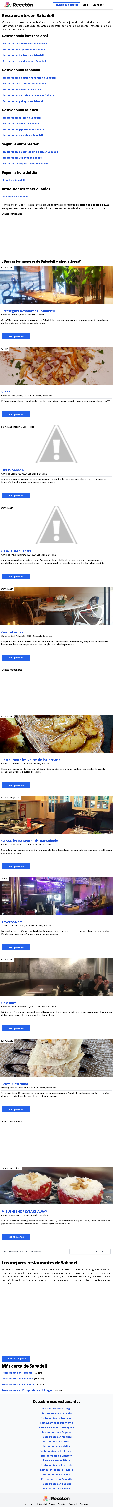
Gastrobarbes (12, 632)
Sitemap (84, 1504)
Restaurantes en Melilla (56, 1446)
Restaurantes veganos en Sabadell (22, 157)
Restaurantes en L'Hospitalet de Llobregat (27, 1390)
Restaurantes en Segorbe (56, 1432)
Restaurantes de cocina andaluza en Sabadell (29, 77)
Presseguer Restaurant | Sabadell (28, 310)
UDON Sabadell (13, 470)
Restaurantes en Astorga (56, 1408)
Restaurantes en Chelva (56, 1474)
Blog (85, 4)
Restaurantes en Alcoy (56, 1488)
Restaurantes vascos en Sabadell (21, 89)
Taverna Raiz (11, 921)
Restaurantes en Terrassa (17, 1372)
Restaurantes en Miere (56, 1460)
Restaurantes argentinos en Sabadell (24, 49)
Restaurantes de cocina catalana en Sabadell (28, 95)
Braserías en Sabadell (15, 196)
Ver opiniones (16, 336)
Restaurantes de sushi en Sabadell (22, 135)
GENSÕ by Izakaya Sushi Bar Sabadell (30, 840)
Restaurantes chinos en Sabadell (21, 117)
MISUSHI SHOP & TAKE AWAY (24, 1211)
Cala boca (8, 1002)
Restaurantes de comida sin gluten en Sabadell (30, 151)
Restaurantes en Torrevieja (56, 1469)
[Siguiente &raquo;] (108, 1251)
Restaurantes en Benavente (56, 1422)
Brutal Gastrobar (14, 1083)
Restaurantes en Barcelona (18, 1384)
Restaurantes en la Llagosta (56, 1451)
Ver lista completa (16, 1358)
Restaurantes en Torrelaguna (56, 1427)
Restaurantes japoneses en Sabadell (23, 129)
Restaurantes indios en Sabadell (21, 123)
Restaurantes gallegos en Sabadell (23, 101)
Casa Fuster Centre (16, 551)
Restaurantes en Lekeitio (56, 1413)
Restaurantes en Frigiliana (56, 1418)
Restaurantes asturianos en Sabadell (24, 83)
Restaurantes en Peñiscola (56, 1465)
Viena (5, 391)
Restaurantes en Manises (57, 1436)
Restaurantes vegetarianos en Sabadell (25, 163)
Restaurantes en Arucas (57, 1441)
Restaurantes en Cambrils (56, 1479)
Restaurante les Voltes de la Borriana (30, 759)
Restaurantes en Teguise (56, 1484)
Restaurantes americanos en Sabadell (24, 43)
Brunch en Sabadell (13, 180)
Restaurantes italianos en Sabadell (23, 55)
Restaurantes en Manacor (56, 1455)
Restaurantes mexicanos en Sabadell (24, 61)
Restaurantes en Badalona (17, 1378)
